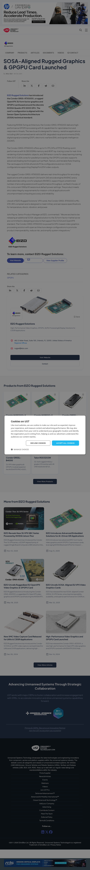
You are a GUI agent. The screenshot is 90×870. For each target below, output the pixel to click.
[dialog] (44, 435)
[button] (20, 449)
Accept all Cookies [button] (65, 443)
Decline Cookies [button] (38, 443)
